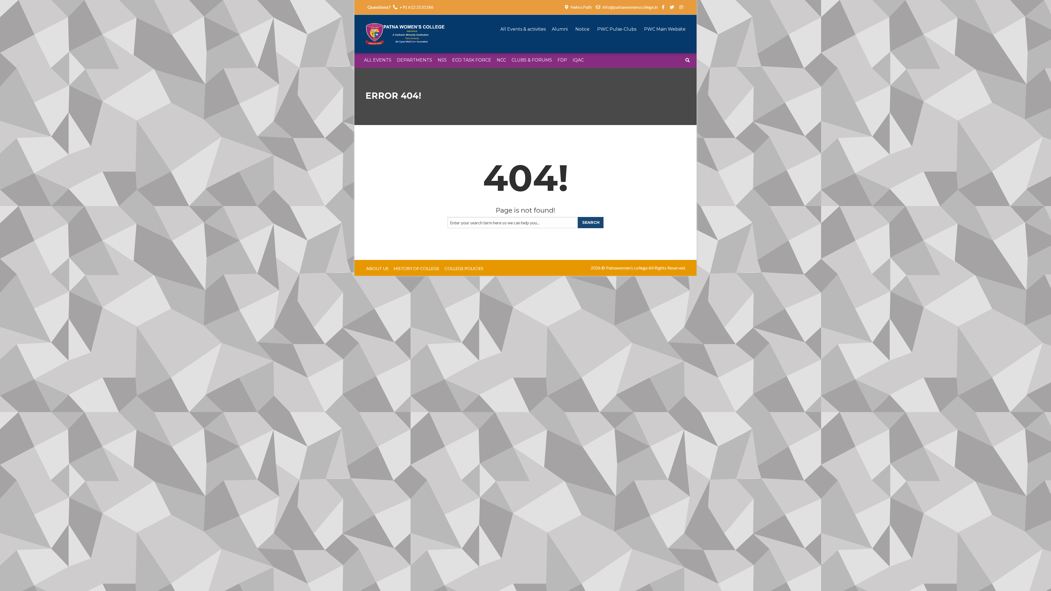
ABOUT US (377, 268)
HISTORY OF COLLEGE (416, 268)
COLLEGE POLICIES (463, 268)
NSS (442, 60)
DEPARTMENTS (414, 60)
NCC (501, 60)
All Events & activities (523, 29)
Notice (583, 29)
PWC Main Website (665, 29)
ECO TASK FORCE (471, 60)
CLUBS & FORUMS (532, 60)
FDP (562, 60)
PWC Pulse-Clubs (617, 29)
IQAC (578, 60)
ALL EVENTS (377, 60)
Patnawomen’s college (627, 267)
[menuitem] (377, 60)
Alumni (560, 29)
